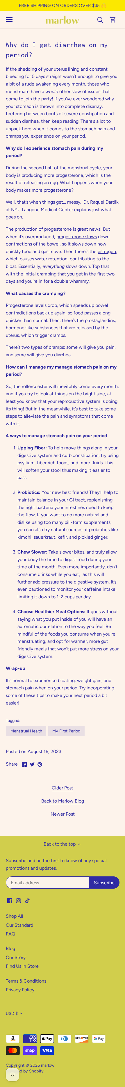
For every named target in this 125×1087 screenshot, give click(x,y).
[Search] (100, 20)
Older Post (62, 788)
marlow (47, 1065)
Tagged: (13, 720)
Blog (10, 948)
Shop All (14, 916)
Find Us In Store (22, 966)
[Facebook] (9, 900)
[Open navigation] (9, 19)
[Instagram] (18, 900)
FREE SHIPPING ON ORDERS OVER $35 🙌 (62, 5)
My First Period (66, 731)
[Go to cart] (112, 20)
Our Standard (19, 925)
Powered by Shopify (25, 1071)
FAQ (10, 934)
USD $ (12, 1013)
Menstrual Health (26, 731)
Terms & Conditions (26, 981)
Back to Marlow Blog (62, 801)
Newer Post (63, 814)
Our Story (16, 957)
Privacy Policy (20, 989)
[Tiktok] (27, 900)
